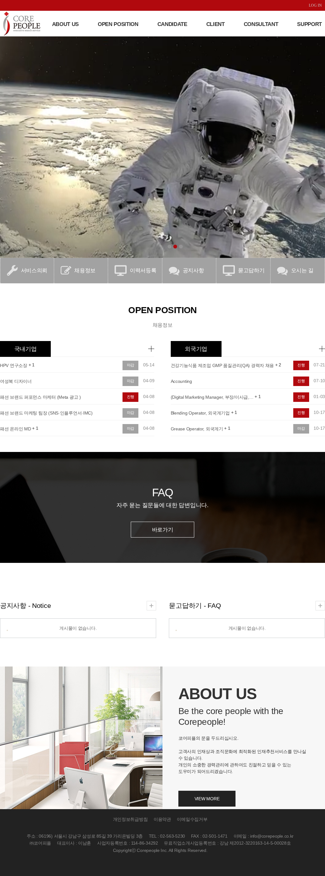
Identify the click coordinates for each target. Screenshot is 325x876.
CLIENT (215, 24)
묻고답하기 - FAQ (195, 605)
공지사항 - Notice (25, 605)
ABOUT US (65, 24)
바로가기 (162, 530)
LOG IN (315, 5)
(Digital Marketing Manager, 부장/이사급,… (212, 397)
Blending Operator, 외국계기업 (200, 412)
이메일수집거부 (192, 819)
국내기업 (25, 349)
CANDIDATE (172, 24)
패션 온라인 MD (15, 428)
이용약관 (162, 819)
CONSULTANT (261, 24)
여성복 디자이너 (16, 381)
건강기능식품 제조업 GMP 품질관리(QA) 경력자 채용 (222, 365)
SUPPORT (309, 24)
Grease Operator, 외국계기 (197, 428)
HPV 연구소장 (13, 365)
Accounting (181, 381)
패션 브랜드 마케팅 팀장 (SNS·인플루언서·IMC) (46, 412)
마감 (131, 365)
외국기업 (196, 349)
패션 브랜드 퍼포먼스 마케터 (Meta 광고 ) (40, 397)
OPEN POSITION (118, 24)
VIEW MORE (207, 798)
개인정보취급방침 (130, 819)
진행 (131, 397)
